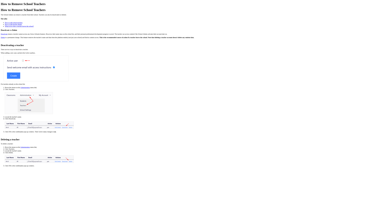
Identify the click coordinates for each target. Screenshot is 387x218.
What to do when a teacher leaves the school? (19, 26)
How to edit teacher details (13, 24)
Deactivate (4, 34)
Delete (3, 37)
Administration (25, 87)
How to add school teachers (13, 23)
